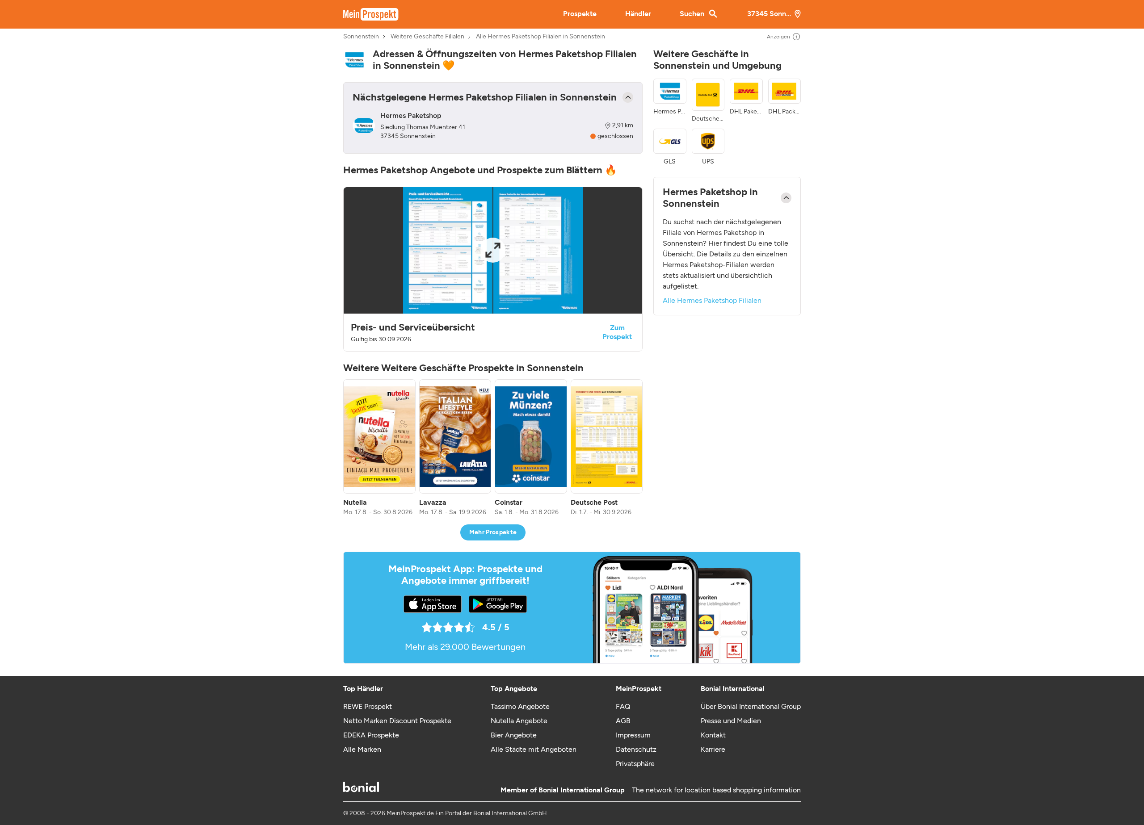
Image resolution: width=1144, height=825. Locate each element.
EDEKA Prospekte (371, 735)
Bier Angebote (514, 735)
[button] (493, 269)
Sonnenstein (361, 37)
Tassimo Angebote (520, 706)
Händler (638, 13)
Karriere (713, 749)
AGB (623, 720)
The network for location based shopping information (716, 790)
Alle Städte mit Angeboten (533, 749)
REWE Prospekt (367, 706)
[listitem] (379, 448)
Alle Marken (362, 749)
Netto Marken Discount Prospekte (397, 720)
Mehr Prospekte (493, 532)
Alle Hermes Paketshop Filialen (712, 300)
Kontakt (713, 735)
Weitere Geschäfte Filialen (427, 37)
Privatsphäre (635, 763)
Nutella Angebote (519, 720)
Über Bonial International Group (751, 706)
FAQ (623, 706)
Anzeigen (778, 37)
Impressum (633, 735)
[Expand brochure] (493, 250)
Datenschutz (636, 749)
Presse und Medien (731, 720)
